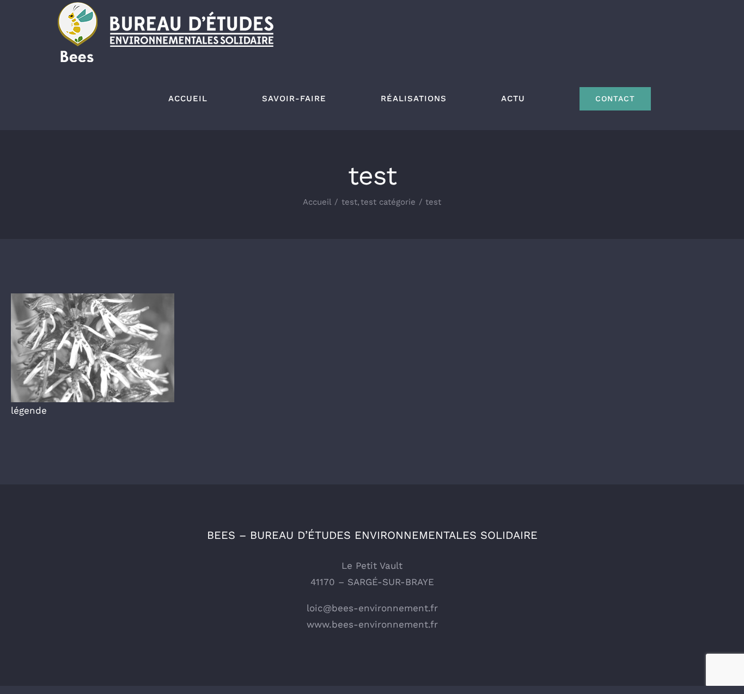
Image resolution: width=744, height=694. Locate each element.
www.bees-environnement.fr (372, 624)
